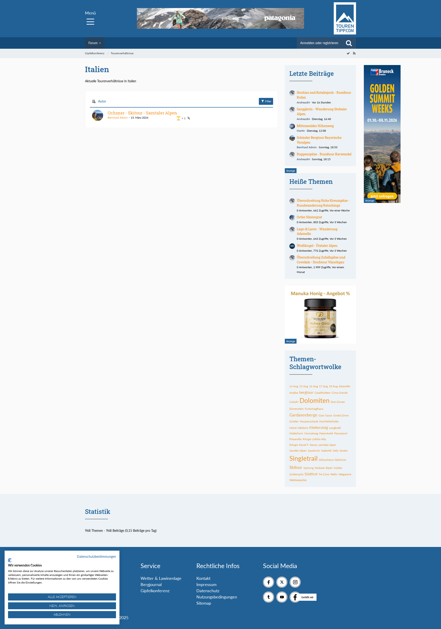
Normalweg (311, 433)
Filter (267, 101)
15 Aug (303, 386)
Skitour (295, 467)
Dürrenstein (296, 408)
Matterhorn (296, 433)
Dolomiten (315, 400)
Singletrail (303, 458)
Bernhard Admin (118, 117)
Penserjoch (341, 433)
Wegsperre (345, 474)
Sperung (308, 468)
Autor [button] (102, 101)
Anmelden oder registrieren (319, 43)
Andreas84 (303, 102)
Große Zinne (340, 415)
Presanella (295, 439)
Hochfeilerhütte (328, 421)
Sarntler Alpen (298, 450)
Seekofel (326, 450)
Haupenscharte (309, 421)
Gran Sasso (325, 415)
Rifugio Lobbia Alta (314, 439)
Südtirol (311, 474)
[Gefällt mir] (295, 597)
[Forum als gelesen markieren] (348, 53)
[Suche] (349, 43)
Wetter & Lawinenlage (161, 578)
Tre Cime (324, 474)
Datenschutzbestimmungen (96, 556)
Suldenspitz (296, 474)
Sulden (338, 468)
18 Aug (333, 386)
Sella (335, 450)
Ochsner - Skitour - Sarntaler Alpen (142, 113)
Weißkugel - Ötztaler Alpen (317, 245)
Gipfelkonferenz (155, 590)
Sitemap (203, 603)
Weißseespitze (297, 480)
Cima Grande (340, 392)
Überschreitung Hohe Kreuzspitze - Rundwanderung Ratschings (323, 203)
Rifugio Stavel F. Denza (303, 445)
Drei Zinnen (338, 402)
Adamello (344, 386)
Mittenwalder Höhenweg (315, 126)
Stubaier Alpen (324, 468)
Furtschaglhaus (314, 408)
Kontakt (203, 578)
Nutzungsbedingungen (216, 596)
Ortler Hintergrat (309, 217)
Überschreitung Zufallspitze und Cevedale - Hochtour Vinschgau (321, 259)
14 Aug (293, 386)
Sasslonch (314, 450)
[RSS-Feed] (354, 53)
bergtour (306, 392)
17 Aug (323, 386)
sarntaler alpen (327, 445)
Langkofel (335, 428)
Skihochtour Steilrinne (332, 459)
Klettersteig (318, 427)
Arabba (293, 392)
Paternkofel (326, 433)
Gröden (294, 421)
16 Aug (313, 386)
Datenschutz (207, 590)
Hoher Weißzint (298, 428)
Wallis (333, 474)
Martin (301, 130)
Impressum (206, 584)
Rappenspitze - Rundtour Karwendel (324, 154)
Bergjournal (151, 584)
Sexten (343, 450)
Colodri (293, 402)
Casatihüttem (322, 392)
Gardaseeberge (303, 414)
